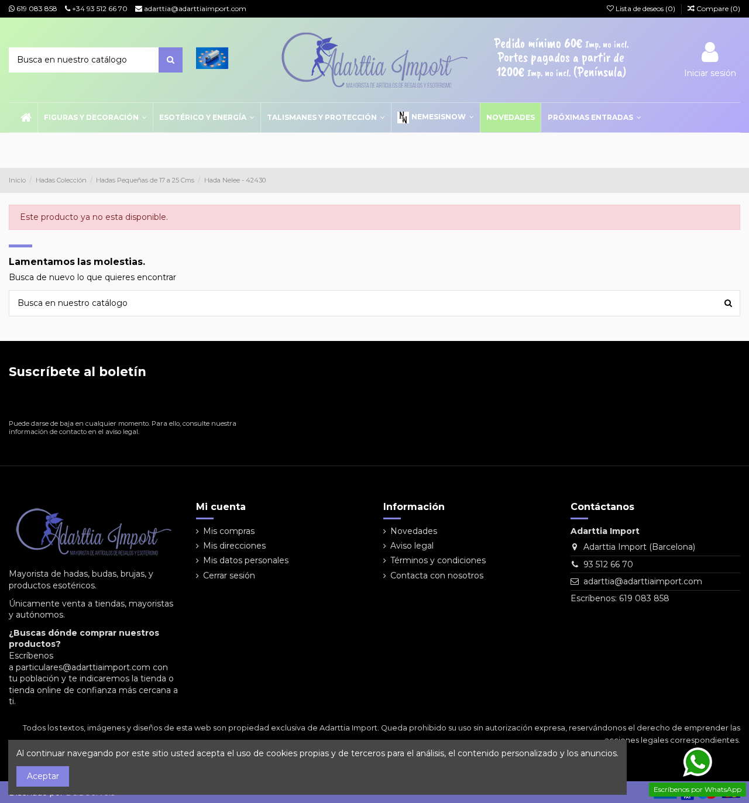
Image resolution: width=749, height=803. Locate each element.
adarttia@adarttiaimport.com (194, 8)
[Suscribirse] (229, 401)
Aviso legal (412, 545)
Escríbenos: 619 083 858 (620, 598)
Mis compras (229, 531)
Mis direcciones (234, 545)
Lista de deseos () (645, 8)
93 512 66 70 (608, 564)
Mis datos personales (245, 560)
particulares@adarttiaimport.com (83, 667)
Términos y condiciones (438, 560)
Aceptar (43, 776)
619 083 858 (36, 8)
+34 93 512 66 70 (99, 8)
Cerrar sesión (229, 575)
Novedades (413, 531)
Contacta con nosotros (436, 575)
